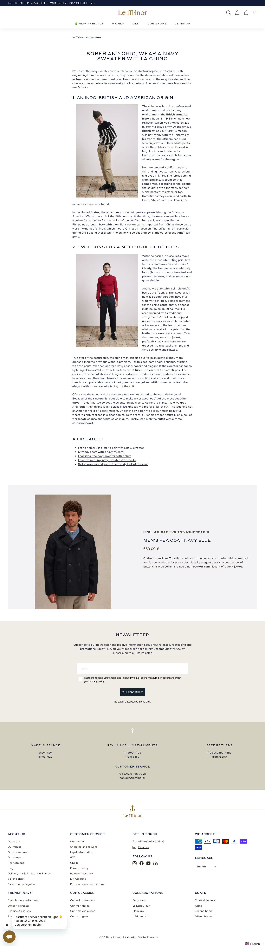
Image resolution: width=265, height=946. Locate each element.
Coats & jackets (205, 900)
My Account (78, 878)
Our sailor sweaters (82, 900)
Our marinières (79, 905)
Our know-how (17, 852)
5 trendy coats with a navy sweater (101, 452)
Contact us (77, 841)
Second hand (203, 910)
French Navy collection (23, 900)
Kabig (199, 905)
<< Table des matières (86, 37)
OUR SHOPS (157, 23)
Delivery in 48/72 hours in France (29, 873)
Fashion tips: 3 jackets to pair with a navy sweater (111, 448)
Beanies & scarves (19, 910)
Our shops (14, 857)
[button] (255, 944)
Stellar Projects (148, 937)
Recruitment (16, 862)
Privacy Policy (79, 868)
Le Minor (183, 23)
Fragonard (139, 900)
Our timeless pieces (82, 910)
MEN (135, 23)
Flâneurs (138, 910)
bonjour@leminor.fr (132, 778)
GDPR (74, 862)
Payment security (81, 873)
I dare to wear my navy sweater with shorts (107, 460)
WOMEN (118, 23)
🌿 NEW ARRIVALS (89, 23)
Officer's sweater (18, 905)
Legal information (81, 852)
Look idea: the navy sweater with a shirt (104, 456)
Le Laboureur (141, 905)
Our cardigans (79, 916)
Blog (11, 868)
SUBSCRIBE (132, 692)
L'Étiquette (139, 916)
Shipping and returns (84, 846)
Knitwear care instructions (87, 884)
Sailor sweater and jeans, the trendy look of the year (113, 464)
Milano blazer (203, 916)
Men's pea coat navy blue (177, 540)
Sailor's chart (16, 878)
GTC (73, 857)
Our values (15, 846)
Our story (14, 841)
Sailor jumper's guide (21, 884)
